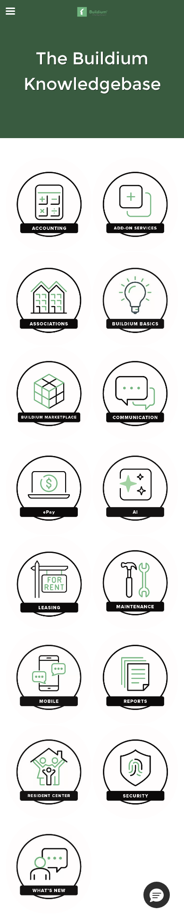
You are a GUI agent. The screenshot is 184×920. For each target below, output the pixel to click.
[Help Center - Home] (92, 11)
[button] (156, 895)
